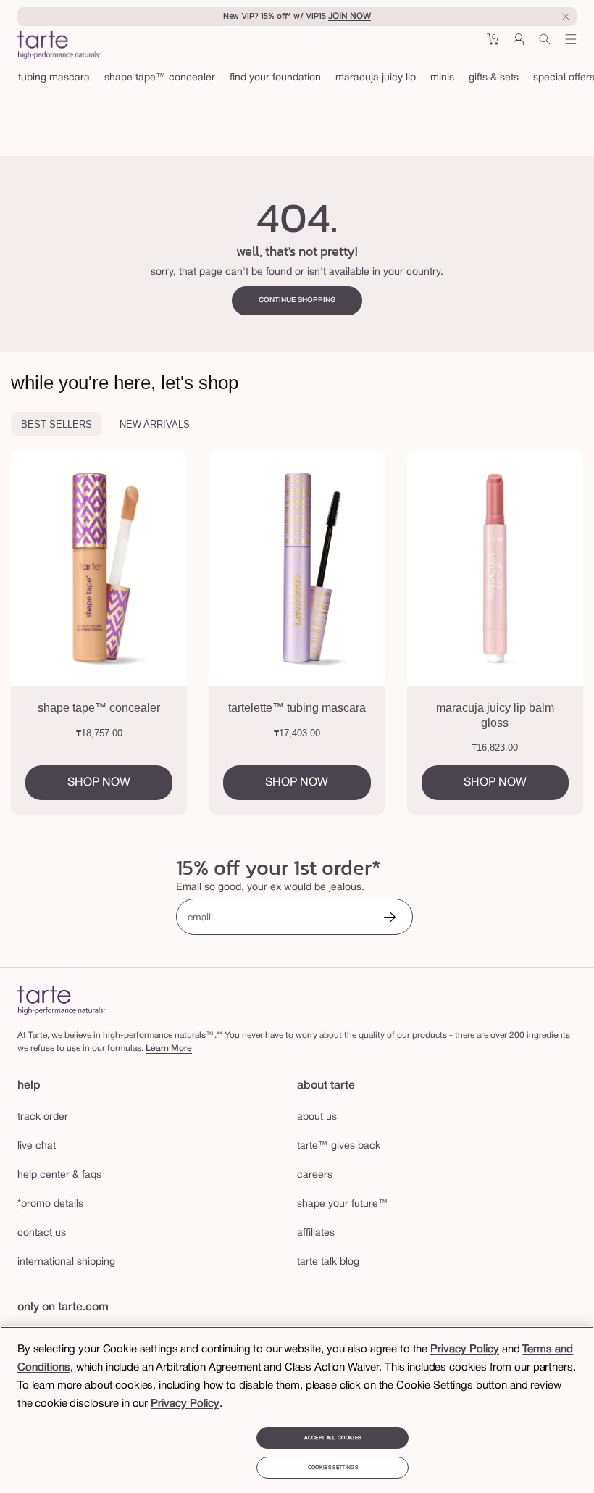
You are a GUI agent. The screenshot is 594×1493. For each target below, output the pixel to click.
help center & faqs (59, 1175)
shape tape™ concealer (159, 78)
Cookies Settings (333, 1467)
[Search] (545, 44)
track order (42, 1117)
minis (442, 78)
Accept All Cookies (332, 1438)
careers (314, 1175)
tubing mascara (54, 78)
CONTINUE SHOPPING (297, 300)
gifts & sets (494, 78)
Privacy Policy (464, 1349)
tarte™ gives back (338, 1146)
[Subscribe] (389, 918)
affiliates (316, 1233)
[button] (492, 44)
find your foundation (275, 78)
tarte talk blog (328, 1262)
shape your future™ (342, 1204)
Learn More (169, 1048)
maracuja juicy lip (375, 78)
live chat (36, 1146)
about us (317, 1117)
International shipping (66, 1262)
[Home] (61, 1000)
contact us (41, 1233)
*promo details (50, 1204)
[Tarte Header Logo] (59, 46)
